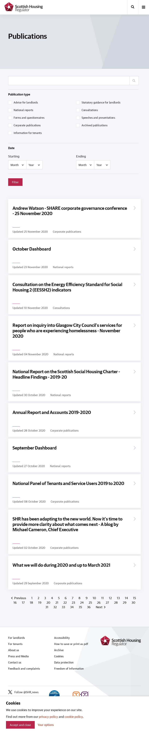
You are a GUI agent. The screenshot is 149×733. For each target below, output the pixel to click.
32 (55, 607)
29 (125, 602)
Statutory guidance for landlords (101, 102)
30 (133, 602)
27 (108, 602)
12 (110, 598)
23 (74, 602)
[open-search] (132, 7)
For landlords (16, 637)
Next (99, 607)
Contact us (14, 662)
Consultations (90, 110)
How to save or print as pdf (71, 643)
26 (99, 602)
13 (118, 598)
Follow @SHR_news (26, 692)
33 (64, 607)
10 (95, 598)
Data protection (64, 662)
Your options (46, 724)
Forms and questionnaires (29, 117)
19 (40, 602)
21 (57, 602)
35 (81, 607)
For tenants (15, 643)
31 (47, 607)
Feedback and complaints (24, 668)
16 (15, 602)
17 (23, 602)
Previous (20, 598)
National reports (23, 110)
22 (65, 602)
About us (13, 650)
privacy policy (48, 717)
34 (72, 607)
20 (49, 602)
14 (127, 598)
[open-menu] (143, 7)
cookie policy (74, 717)
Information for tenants (28, 132)
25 (91, 602)
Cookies (59, 656)
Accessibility (62, 637)
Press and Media (18, 656)
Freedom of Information (69, 668)
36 (89, 607)
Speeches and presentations (98, 117)
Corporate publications (27, 125)
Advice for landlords (26, 102)
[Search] (133, 80)
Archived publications (94, 125)
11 (102, 598)
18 (32, 602)
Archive (59, 650)
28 (116, 602)
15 (134, 598)
